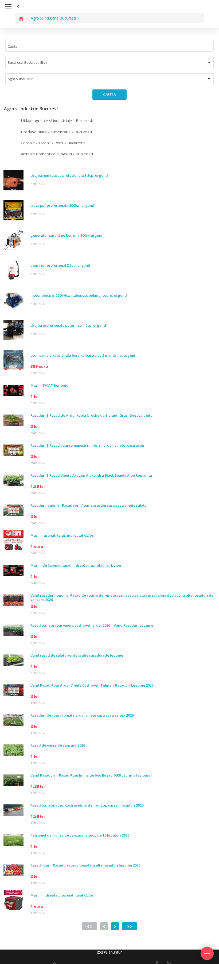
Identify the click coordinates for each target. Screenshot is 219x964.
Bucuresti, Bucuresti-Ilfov (27, 62)
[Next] (115, 926)
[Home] (21, 18)
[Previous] (104, 926)
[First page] (89, 926)
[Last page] (129, 926)
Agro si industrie (20, 78)
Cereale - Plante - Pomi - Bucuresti (53, 142)
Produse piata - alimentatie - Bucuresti (56, 131)
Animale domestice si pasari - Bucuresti (57, 153)
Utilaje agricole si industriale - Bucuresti (57, 120)
